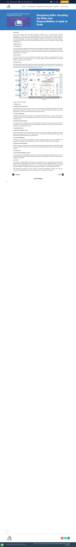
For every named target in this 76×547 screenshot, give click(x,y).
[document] (38, 273)
